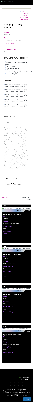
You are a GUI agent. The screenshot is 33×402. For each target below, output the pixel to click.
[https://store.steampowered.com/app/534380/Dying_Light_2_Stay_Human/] (17, 63)
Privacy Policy (22, 392)
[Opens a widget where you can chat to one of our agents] (27, 399)
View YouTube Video (14, 184)
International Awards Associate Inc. (20, 395)
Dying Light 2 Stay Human (12, 214)
